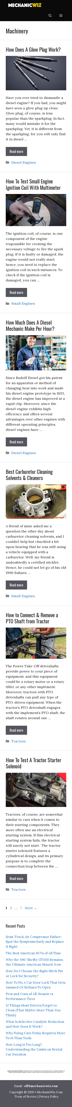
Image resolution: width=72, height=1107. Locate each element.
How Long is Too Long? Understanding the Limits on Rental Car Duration (34, 1049)
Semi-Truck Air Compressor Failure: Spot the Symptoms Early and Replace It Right (35, 942)
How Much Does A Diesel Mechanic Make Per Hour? (30, 325)
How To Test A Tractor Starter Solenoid (33, 763)
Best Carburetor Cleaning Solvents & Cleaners (29, 475)
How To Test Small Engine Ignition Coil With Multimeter (33, 184)
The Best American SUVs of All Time (33, 953)
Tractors (18, 741)
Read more (16, 151)
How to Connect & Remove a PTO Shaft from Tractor (32, 618)
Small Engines (23, 303)
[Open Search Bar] (50, 15)
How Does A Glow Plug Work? (33, 49)
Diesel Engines (23, 162)
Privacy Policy (48, 1096)
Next (31, 908)
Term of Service (26, 1096)
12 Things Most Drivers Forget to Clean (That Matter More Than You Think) (33, 1010)
